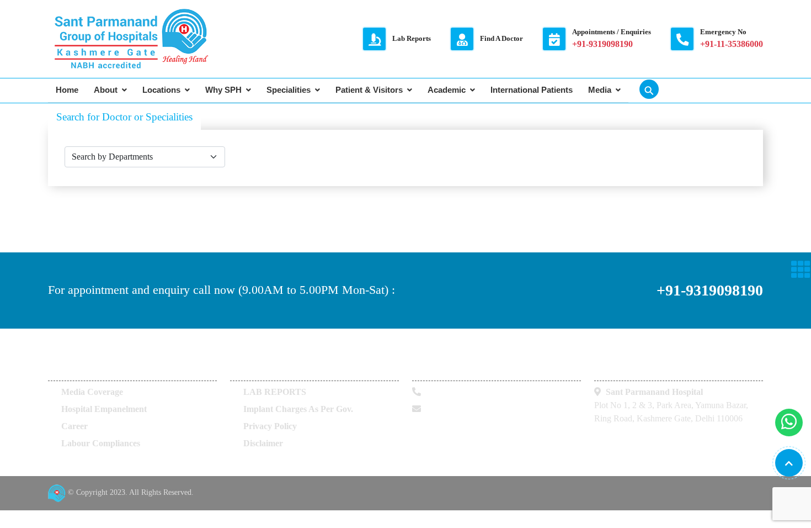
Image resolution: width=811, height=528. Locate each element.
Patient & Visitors (369, 89)
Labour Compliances (100, 443)
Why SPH (223, 89)
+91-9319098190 (710, 290)
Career (74, 426)
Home (67, 89)
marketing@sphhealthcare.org (481, 409)
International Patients (531, 89)
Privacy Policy (270, 426)
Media (599, 89)
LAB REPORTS (274, 392)
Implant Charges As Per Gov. (298, 409)
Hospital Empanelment (104, 409)
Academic (447, 89)
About (106, 89)
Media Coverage (92, 392)
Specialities (288, 89)
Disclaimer (263, 443)
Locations (161, 89)
